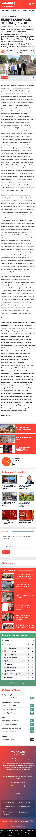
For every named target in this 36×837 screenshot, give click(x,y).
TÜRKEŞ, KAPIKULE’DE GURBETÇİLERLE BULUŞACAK (26, 487)
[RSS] (18, 793)
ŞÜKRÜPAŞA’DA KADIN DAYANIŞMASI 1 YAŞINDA (9, 504)
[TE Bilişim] (6, 461)
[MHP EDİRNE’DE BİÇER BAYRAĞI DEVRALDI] (26, 515)
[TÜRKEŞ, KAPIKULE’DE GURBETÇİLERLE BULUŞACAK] (26, 479)
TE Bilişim (15, 460)
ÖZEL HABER (15, 11)
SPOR (25, 11)
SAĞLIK (31, 821)
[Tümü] (33, 563)
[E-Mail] (14, 464)
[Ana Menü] (33, 4)
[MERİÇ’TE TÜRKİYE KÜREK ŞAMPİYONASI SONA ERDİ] (9, 479)
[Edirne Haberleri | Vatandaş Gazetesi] (8, 4)
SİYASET (32, 11)
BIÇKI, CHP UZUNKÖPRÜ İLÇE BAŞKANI (7, 522)
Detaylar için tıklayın (18, 683)
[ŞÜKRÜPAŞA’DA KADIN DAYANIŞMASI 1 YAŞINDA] (9, 496)
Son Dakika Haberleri (7, 813)
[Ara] (30, 4)
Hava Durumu (9, 802)
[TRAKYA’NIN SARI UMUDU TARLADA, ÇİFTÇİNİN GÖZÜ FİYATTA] (26, 496)
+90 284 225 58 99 (19, 782)
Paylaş (6, 77)
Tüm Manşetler (26, 806)
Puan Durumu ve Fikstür (9, 807)
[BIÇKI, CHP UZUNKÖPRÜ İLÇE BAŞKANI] (9, 515)
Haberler (4, 16)
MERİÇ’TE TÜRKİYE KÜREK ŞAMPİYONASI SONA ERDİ (9, 487)
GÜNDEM (5, 11)
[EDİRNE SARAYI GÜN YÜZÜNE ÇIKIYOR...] (18, 65)
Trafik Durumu (25, 802)
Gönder (6, 552)
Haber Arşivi (25, 812)
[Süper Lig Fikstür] (33, 690)
